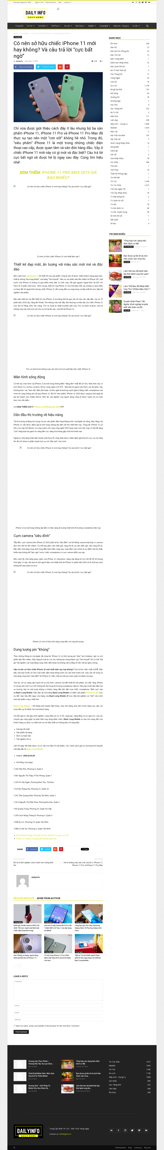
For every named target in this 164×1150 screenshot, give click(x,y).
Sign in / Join (39, 2)
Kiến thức (114, 116)
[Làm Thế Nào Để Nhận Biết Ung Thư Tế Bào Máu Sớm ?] (115, 291)
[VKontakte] (149, 2)
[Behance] (133, 2)
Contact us (67, 2)
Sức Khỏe (42, 26)
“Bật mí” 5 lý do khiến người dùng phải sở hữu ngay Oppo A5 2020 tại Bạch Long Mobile (88, 957)
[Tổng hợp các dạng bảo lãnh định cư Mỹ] (115, 245)
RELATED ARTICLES (24, 898)
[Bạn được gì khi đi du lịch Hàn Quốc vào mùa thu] (115, 260)
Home (16, 33)
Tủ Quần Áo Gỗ (116, 200)
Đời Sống (79, 26)
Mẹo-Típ (113, 131)
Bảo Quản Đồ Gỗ (117, 66)
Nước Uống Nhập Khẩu (120, 143)
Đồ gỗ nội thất (116, 89)
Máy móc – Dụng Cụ (121, 26)
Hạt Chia (113, 105)
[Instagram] (139, 2)
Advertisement (51, 2)
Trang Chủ (19, 26)
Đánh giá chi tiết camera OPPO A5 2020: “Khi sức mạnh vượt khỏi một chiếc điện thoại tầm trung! (26, 927)
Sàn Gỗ (113, 154)
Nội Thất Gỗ (115, 139)
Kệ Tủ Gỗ (114, 112)
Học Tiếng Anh (116, 108)
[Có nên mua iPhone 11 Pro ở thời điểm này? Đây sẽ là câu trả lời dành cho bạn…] (58, 943)
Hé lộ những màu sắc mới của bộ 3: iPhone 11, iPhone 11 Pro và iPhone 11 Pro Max (83, 863)
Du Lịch (67, 26)
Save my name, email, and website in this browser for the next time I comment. (48, 1026)
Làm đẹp (114, 120)
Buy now (147, 1148)
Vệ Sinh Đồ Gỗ (116, 216)
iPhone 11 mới (34, 153)
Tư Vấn (135, 26)
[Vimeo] (145, 2)
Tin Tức (29, 26)
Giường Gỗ (114, 97)
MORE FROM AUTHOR (48, 898)
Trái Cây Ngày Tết (117, 189)
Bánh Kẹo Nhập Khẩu (119, 62)
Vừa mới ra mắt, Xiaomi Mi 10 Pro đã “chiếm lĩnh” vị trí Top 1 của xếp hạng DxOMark (57, 927)
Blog (59, 2)
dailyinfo (19, 61)
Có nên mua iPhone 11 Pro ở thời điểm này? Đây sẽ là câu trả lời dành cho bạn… (57, 957)
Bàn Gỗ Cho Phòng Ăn (119, 51)
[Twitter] (142, 2)
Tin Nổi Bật (115, 177)
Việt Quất (114, 219)
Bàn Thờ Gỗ (115, 55)
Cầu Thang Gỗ (116, 74)
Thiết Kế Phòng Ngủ (118, 173)
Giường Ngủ (115, 101)
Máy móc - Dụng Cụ (117, 1077)
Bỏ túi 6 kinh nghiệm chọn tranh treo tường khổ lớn (33, 863)
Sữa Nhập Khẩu (116, 158)
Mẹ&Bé (91, 26)
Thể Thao (55, 26)
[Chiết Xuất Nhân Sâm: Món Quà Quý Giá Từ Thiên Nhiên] (20, 1076)
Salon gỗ (114, 150)
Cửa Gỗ (113, 82)
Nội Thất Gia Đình (117, 135)
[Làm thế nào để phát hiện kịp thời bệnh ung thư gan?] (115, 276)
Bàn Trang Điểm (117, 59)
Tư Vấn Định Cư (117, 208)
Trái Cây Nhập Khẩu (118, 193)
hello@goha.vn (65, 1134)
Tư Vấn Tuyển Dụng (118, 212)
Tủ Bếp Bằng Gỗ (117, 196)
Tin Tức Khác (115, 185)
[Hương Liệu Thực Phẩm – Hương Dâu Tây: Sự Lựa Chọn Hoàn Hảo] (20, 1064)
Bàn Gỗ (113, 47)
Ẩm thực (113, 43)
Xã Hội (113, 223)
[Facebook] (136, 2)
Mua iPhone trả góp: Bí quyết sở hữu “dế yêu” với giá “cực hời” (42, 835)
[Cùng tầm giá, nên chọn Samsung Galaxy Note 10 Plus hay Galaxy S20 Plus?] (89, 913)
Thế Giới (113, 166)
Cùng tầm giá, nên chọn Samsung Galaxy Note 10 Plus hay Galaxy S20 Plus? (88, 927)
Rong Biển (114, 147)
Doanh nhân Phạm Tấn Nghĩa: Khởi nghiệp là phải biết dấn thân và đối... (136, 304)
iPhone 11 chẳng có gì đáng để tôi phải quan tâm (36, 839)
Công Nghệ (104, 26)
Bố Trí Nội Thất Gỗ (118, 70)
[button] (147, 26)
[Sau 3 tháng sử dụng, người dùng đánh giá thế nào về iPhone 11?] (28, 943)
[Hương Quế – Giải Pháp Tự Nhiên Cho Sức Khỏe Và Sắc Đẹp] (20, 1088)
